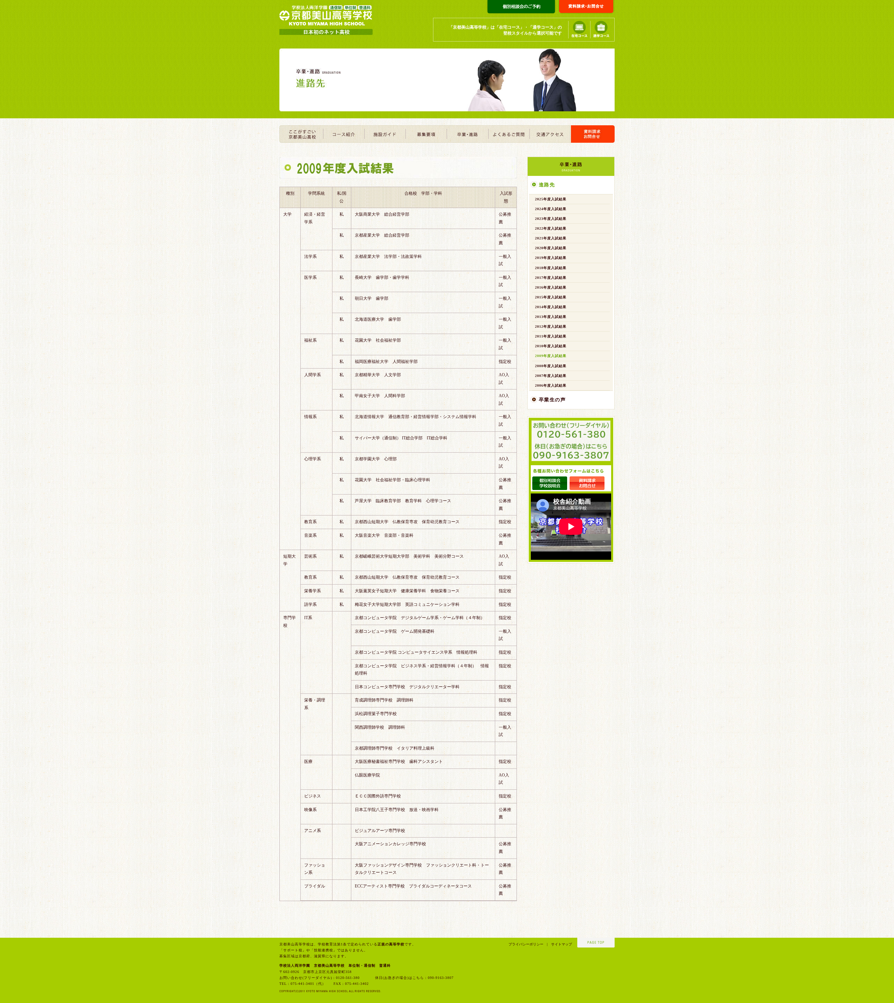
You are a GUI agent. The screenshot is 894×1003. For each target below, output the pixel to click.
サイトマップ (560, 944)
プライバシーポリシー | (528, 944)
